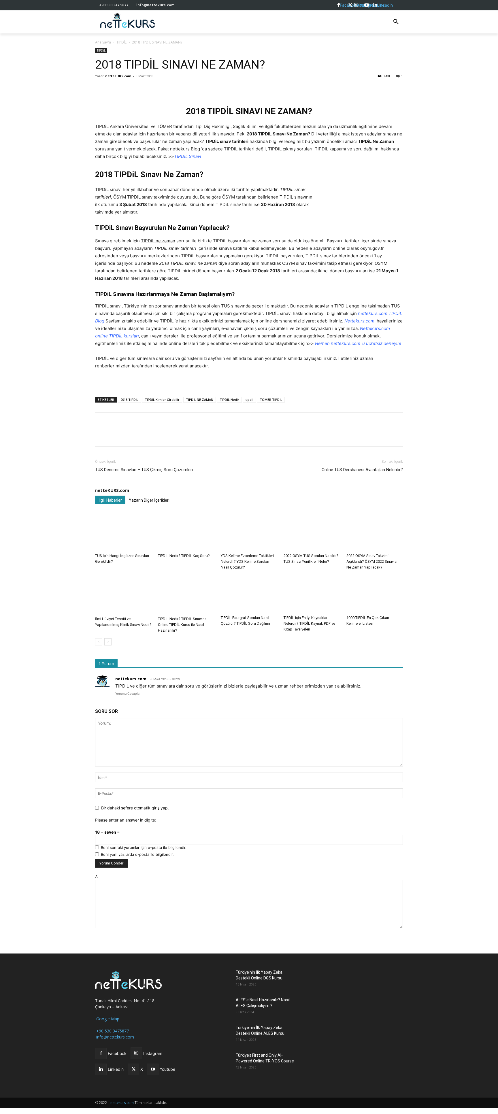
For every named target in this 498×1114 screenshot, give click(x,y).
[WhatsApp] (127, 89)
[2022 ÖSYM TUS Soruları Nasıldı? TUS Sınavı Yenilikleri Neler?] (312, 531)
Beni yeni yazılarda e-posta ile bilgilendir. (137, 854)
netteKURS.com (118, 76)
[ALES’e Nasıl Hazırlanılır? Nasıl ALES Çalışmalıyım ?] (216, 1007)
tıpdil (249, 399)
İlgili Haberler (110, 500)
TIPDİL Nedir (229, 399)
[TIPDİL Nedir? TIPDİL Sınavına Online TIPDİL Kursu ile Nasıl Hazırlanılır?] (186, 594)
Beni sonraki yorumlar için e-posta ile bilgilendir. (143, 847)
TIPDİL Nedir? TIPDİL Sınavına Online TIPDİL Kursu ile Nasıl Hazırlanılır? (182, 624)
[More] (181, 89)
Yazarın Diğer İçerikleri (149, 500)
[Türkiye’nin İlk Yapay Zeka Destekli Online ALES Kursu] (216, 1035)
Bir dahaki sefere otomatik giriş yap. (135, 807)
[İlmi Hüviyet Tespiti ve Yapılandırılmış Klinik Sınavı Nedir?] (123, 594)
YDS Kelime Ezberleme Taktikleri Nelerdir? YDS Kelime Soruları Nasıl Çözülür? (247, 561)
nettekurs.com (130, 678)
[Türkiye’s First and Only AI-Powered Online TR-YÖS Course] (216, 1062)
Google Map (107, 1019)
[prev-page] (98, 641)
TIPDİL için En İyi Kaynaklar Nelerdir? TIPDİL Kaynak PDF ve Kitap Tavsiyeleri (309, 623)
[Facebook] (101, 89)
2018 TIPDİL (129, 399)
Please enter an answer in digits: (125, 819)
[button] (396, 22)
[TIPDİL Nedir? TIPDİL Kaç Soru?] (186, 531)
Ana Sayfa (103, 42)
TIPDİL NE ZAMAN (199, 399)
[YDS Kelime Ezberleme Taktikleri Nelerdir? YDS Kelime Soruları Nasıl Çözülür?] (249, 531)
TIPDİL (121, 42)
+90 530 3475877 (112, 1031)
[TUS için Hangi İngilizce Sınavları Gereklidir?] (123, 531)
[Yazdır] (167, 89)
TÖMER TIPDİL (271, 399)
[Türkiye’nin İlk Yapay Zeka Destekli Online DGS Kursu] (216, 979)
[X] (114, 89)
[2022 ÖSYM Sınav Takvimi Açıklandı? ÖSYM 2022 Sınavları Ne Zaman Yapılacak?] (374, 531)
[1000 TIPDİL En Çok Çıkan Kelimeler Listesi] (374, 594)
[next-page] (108, 641)
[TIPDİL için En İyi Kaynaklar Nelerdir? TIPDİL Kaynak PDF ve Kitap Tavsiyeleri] (312, 594)
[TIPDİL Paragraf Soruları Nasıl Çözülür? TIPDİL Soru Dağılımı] (249, 594)
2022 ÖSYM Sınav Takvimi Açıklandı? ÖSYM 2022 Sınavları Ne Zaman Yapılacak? (372, 561)
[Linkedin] (140, 89)
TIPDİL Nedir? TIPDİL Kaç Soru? (184, 556)
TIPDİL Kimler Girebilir (162, 399)
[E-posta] (154, 89)
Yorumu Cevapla (127, 694)
